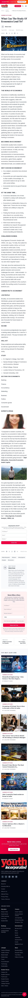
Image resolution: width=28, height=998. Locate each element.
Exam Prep (3, 918)
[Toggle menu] (25, 6)
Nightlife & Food (19, 944)
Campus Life (4, 972)
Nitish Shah (11, 568)
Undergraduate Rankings (5, 931)
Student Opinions (5, 974)
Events (16, 942)
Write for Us (4, 891)
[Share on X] (9, 33)
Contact (3, 889)
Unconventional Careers (19, 914)
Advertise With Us (5, 886)
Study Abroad (4, 914)
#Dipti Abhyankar (6, 557)
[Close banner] (26, 2)
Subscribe (17, 6)
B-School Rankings (6, 928)
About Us (3, 883)
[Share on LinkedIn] (15, 33)
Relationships (4, 957)
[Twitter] (2, 876)
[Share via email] (17, 33)
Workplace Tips (19, 922)
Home (2, 10)
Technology (4, 963)
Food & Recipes (5, 961)
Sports (16, 935)
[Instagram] (6, 876)
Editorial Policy (4, 894)
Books (16, 933)
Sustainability (4, 966)
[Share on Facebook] (6, 33)
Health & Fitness (5, 952)
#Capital (4, 560)
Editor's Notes (4, 985)
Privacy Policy (4, 896)
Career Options (7, 11)
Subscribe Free (21, 1)
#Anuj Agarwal (21, 557)
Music (16, 930)
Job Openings (18, 917)
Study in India (4, 911)
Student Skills (4, 920)
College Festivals (5, 983)
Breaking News (18, 950)
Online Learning (5, 916)
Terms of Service (5, 899)
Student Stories (5, 979)
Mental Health (4, 954)
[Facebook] (16, 876)
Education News (19, 952)
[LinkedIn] (9, 876)
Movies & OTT (18, 928)
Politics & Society (19, 957)
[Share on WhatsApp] (12, 33)
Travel (2, 959)
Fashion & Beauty (5, 950)
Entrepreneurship (19, 920)
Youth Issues (4, 976)
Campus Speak (5, 981)
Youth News (18, 954)
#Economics (11, 560)
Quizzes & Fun (18, 939)
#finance (14, 557)
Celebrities (17, 937)
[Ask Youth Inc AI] (24, 994)
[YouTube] (12, 876)
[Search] (22, 6)
